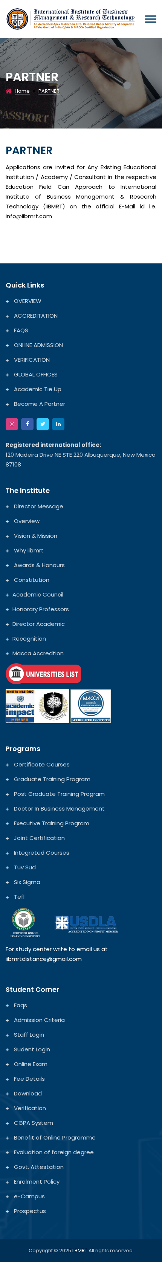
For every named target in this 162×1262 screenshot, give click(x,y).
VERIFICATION (31, 360)
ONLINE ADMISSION (37, 345)
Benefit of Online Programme (54, 1137)
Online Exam (29, 1064)
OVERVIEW (26, 301)
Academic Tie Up (36, 389)
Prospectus (29, 1211)
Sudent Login (31, 1049)
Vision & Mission (34, 536)
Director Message (37, 506)
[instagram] (12, 424)
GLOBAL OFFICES (35, 374)
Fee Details (28, 1079)
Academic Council (37, 594)
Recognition (29, 638)
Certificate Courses (41, 764)
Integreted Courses (40, 853)
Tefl (18, 897)
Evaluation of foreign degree (53, 1152)
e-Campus (28, 1196)
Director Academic (38, 624)
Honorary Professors (40, 609)
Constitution (30, 580)
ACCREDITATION (35, 316)
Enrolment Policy (36, 1182)
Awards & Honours (38, 565)
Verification (29, 1108)
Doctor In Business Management (58, 808)
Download (27, 1093)
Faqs (19, 1005)
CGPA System (32, 1123)
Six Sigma (26, 882)
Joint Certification (38, 838)
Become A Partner (38, 404)
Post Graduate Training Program (58, 794)
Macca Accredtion (38, 653)
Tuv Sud (24, 867)
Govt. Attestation (38, 1167)
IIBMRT (80, 1250)
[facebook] (27, 424)
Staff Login (28, 1035)
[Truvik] (70, 18)
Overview (26, 521)
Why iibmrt (28, 550)
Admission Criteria (38, 1020)
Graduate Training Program (51, 779)
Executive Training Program (50, 823)
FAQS (20, 330)
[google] (58, 424)
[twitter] (43, 424)
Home (22, 91)
